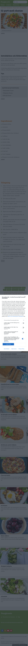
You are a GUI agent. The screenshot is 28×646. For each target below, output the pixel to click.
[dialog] (14, 323)
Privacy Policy (21, 348)
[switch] (23, 323)
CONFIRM (8, 344)
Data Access (14, 348)
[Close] (25, 297)
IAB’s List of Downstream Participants (15, 316)
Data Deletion (6, 348)
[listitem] (14, 320)
